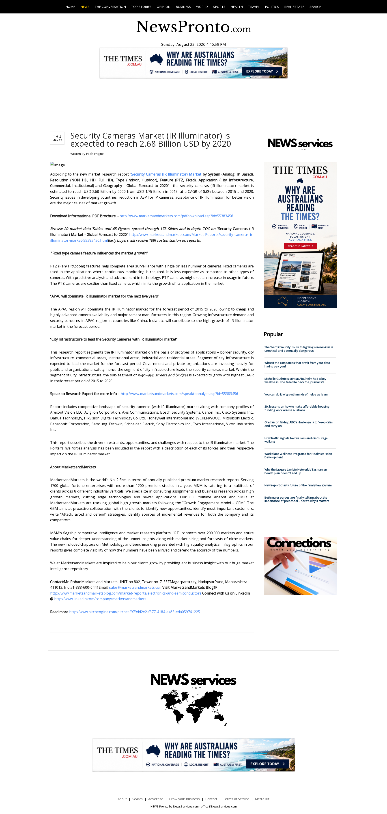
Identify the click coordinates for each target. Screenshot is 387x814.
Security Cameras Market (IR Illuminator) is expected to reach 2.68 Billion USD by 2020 (150, 139)
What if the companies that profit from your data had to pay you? (297, 364)
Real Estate (294, 6)
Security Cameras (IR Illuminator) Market (166, 174)
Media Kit (262, 799)
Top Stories (141, 6)
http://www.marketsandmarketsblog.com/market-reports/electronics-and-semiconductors (126, 593)
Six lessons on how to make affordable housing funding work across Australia (296, 408)
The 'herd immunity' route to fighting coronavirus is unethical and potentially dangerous (298, 349)
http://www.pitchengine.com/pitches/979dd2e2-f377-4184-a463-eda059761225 (134, 611)
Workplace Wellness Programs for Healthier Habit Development (298, 455)
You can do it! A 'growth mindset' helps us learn (296, 394)
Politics (272, 6)
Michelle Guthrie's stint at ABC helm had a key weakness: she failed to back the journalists (295, 380)
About (122, 799)
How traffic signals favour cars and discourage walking (296, 440)
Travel (254, 6)
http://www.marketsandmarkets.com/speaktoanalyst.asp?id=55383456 (179, 393)
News (84, 6)
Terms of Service (236, 799)
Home (70, 6)
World (202, 6)
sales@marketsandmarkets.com (135, 587)
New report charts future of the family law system (298, 485)
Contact (211, 799)
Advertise (155, 799)
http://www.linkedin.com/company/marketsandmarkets (100, 598)
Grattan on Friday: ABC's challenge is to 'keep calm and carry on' (298, 424)
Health (237, 6)
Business (183, 6)
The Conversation (110, 6)
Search (315, 6)
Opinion (163, 6)
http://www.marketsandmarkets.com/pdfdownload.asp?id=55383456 (176, 215)
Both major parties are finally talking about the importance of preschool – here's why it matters (296, 499)
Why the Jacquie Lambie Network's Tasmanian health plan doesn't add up (295, 471)
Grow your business (184, 799)
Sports (219, 6)
